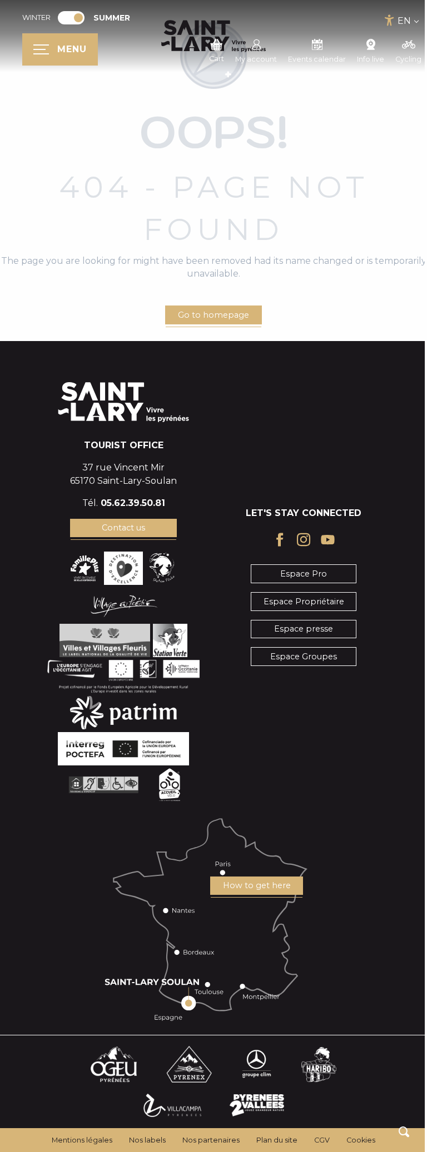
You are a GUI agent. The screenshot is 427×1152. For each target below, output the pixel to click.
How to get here (257, 885)
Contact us (123, 528)
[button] (404, 1131)
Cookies (360, 1140)
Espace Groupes (303, 657)
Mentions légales (82, 1140)
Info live (370, 59)
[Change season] (75, 17)
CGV (322, 1140)
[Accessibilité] (389, 20)
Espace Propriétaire (304, 602)
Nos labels (147, 1140)
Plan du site (276, 1140)
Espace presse (303, 629)
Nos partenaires (211, 1140)
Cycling (408, 59)
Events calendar (317, 59)
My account (256, 59)
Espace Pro (303, 574)
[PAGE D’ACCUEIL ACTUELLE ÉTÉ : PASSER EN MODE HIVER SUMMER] (71, 17)
